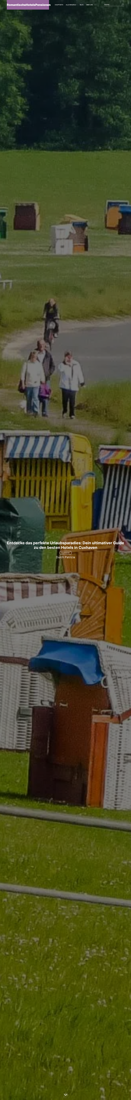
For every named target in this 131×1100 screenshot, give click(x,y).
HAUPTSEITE (59, 5)
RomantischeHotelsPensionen (28, 4)
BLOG (82, 5)
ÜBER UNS (89, 5)
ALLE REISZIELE (71, 5)
